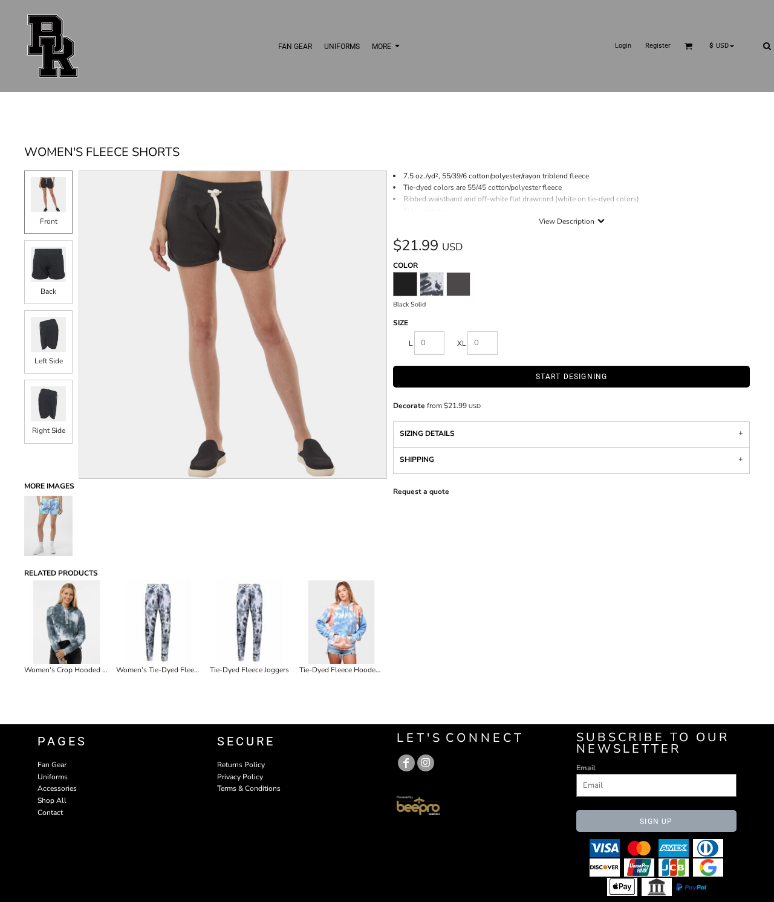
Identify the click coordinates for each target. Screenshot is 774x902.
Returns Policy (241, 765)
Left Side (48, 361)
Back (48, 291)
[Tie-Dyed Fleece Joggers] (249, 622)
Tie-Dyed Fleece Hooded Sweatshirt (357, 670)
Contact (50, 812)
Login (623, 46)
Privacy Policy (240, 777)
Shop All (52, 800)
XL (461, 343)
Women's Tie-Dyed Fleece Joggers (172, 670)
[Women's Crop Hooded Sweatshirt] (66, 622)
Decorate (409, 405)
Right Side (48, 430)
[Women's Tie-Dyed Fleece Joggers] (158, 622)
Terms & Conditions (249, 788)
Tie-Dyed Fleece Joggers (249, 670)
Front (48, 221)
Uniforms (52, 777)
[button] (689, 46)
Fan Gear (52, 765)
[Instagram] (425, 762)
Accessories (57, 788)
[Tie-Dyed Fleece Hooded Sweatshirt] (341, 622)
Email (586, 768)
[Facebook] (406, 762)
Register (658, 46)
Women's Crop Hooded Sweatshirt (80, 670)
